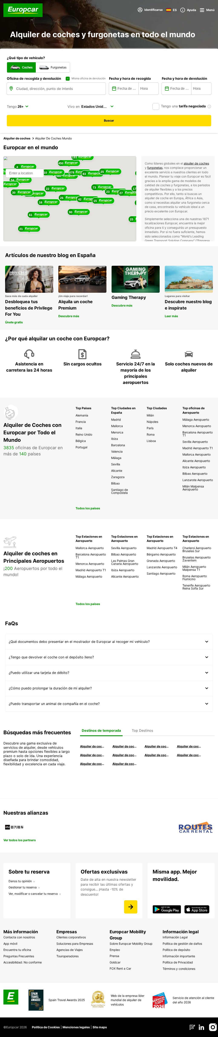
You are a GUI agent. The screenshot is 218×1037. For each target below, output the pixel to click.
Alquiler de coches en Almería (124, 755)
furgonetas (154, 167)
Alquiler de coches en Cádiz (92, 755)
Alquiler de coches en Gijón (189, 746)
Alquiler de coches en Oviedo (124, 764)
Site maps (100, 1027)
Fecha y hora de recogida (130, 78)
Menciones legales (76, 1027)
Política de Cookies (46, 1027)
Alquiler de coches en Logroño (92, 746)
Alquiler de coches (16, 138)
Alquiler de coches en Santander (157, 755)
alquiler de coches (196, 163)
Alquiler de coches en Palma (92, 764)
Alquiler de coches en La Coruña (124, 746)
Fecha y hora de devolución (184, 78)
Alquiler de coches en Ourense (157, 746)
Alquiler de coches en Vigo (189, 755)
